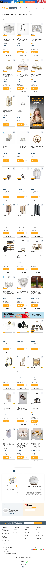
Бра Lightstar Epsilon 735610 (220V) (8, 256)
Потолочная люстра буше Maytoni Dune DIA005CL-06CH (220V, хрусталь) (9, 39)
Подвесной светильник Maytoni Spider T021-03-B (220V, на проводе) (22, 39)
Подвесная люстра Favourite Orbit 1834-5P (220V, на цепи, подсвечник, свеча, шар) (22, 408)
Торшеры (37, 532)
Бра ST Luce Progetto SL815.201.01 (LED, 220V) (21, 372)
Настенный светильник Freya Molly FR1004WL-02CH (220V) (23, 292)
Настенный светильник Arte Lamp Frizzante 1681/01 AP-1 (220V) (22, 220)
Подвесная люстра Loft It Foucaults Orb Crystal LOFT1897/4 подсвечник (8, 183)
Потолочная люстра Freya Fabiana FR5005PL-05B (36, 256)
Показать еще (23, 465)
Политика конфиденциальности (6, 530)
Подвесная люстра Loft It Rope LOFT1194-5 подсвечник (37, 147)
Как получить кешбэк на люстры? (12, 492)
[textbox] (17, 19)
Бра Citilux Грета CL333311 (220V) (8, 147)
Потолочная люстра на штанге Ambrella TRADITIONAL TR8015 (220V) (36, 336)
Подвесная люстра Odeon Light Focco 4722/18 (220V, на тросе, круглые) (22, 75)
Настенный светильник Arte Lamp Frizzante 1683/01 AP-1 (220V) (8, 220)
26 (32, 470)
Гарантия (3, 531)
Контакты (31, 5)
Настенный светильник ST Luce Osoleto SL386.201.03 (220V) (8, 408)
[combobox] (17, 19)
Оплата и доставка (16, 5)
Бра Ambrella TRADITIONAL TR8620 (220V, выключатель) (22, 335)
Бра (36, 530)
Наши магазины (5, 541)
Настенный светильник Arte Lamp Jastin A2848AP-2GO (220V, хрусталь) (36, 183)
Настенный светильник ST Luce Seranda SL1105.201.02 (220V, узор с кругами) (36, 372)
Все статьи (34, 498)
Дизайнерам (41, 5)
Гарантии (27, 5)
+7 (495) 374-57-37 (23, 7)
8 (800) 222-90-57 (7, 549)
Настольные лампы (39, 533)
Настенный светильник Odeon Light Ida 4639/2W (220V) (8, 111)
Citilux (26, 538)
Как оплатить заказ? (12, 490)
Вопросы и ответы (5, 540)
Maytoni (26, 530)
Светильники (38, 538)
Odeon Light (27, 532)
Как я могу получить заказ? (12, 487)
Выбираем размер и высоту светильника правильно (34, 487)
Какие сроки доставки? (12, 489)
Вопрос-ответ (11, 486)
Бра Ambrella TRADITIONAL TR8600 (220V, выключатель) (8, 335)
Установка (22, 5)
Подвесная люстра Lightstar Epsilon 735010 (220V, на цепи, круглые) (23, 256)
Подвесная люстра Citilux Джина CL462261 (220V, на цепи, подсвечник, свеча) (22, 147)
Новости (3, 538)
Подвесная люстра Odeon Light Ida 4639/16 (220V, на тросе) (36, 75)
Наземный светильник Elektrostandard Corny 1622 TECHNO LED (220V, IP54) (36, 292)
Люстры (37, 529)
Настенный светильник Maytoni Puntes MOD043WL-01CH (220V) (36, 39)
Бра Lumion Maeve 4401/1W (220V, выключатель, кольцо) (8, 371)
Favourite (26, 535)
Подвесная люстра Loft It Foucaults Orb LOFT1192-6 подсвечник (22, 183)
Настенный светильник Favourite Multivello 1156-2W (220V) (8, 444)
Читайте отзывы (29, 510)
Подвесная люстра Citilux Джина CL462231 (22, 111)
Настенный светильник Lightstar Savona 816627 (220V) (37, 219)
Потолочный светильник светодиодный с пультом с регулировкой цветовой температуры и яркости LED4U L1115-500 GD (14, 509)
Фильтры (6, 19)
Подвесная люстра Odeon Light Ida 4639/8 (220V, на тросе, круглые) (8, 75)
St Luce (26, 533)
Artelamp (26, 529)
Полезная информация (4, 537)
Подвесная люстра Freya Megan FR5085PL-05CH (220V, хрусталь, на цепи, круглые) (9, 292)
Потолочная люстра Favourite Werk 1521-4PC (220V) (37, 408)
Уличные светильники (40, 535)
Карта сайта (4, 543)
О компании (36, 5)
